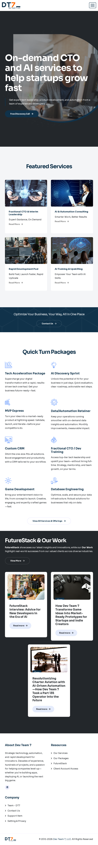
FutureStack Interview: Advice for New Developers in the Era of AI (25, 611)
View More (16, 561)
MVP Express (14, 410)
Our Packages (61, 758)
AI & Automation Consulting (71, 211)
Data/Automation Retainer (70, 411)
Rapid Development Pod (23, 269)
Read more (19, 625)
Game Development (19, 489)
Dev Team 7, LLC (62, 839)
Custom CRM (14, 448)
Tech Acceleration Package (25, 373)
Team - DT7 (14, 805)
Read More (14, 224)
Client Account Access (65, 768)
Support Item (15, 816)
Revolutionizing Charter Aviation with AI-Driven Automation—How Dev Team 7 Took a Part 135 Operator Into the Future (48, 689)
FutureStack (60, 763)
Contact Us (47, 323)
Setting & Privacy (17, 821)
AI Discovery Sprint (65, 373)
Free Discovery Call (20, 114)
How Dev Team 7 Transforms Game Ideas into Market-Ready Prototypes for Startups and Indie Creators (71, 615)
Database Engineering (67, 489)
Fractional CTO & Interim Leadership (23, 213)
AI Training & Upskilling (69, 269)
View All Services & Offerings (48, 521)
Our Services (60, 753)
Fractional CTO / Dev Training (66, 450)
